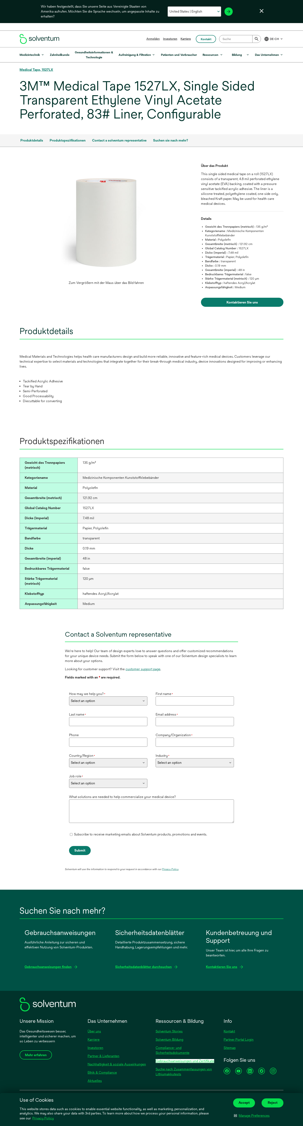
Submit (79, 850)
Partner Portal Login (239, 1040)
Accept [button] (244, 1103)
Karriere (186, 38)
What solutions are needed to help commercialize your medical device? (122, 797)
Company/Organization (174, 735)
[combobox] (240, 39)
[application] (106, 221)
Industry (162, 756)
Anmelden (153, 38)
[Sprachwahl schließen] (261, 10)
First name (164, 694)
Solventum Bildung (169, 1040)
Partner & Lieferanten (103, 1056)
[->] (228, 11)
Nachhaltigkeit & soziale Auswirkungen (117, 1064)
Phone (74, 735)
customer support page (143, 669)
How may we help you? (87, 694)
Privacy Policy (43, 1118)
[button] (251, 1115)
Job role (76, 776)
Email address (167, 714)
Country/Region (82, 756)
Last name (77, 714)
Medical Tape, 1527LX (36, 70)
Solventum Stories (169, 1031)
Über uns (94, 1031)
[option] (106, 225)
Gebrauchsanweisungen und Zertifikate (185, 1061)
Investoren (170, 38)
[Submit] (256, 39)
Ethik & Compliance (102, 1072)
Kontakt (229, 1031)
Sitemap (230, 1048)
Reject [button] (272, 1103)
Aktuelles (95, 1081)
